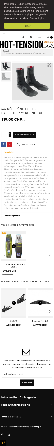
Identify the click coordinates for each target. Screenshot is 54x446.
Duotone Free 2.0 (40, 321)
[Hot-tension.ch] (27, 45)
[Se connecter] (39, 37)
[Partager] (3, 144)
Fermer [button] (27, 26)
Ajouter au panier (24, 135)
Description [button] (9, 152)
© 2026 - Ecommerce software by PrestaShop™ (21, 427)
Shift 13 (13, 321)
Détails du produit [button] (12, 216)
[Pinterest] (9, 144)
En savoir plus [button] (37, 18)
